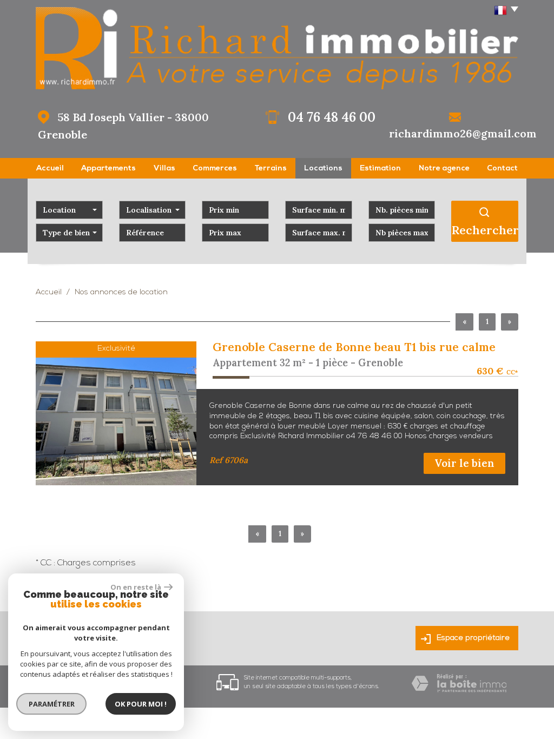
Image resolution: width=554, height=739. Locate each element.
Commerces (215, 168)
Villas (164, 168)
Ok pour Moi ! (141, 704)
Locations (323, 168)
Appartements (108, 168)
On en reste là (135, 587)
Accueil (50, 168)
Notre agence (444, 168)
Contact (502, 168)
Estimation (380, 168)
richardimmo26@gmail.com (463, 133)
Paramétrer (52, 704)
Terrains (270, 168)
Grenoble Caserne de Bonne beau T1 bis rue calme (354, 347)
